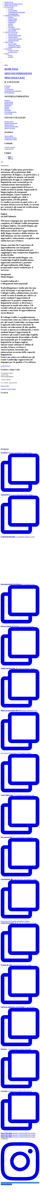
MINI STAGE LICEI (10, 5)
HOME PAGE (8, 2)
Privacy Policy (5, 386)
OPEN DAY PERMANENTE (13, 4)
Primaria (10, 25)
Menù (6, 65)
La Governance (12, 10)
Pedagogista (11, 22)
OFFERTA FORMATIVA (12, 15)
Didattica (10, 17)
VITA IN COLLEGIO (11, 32)
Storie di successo (13, 40)
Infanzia (10, 24)
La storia (10, 9)
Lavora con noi (12, 52)
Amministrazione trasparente (16, 12)
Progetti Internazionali (14, 35)
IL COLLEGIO (9, 7)
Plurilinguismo (12, 20)
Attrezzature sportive (14, 45)
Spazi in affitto (12, 44)
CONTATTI (8, 49)
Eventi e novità (12, 34)
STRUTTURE (8, 42)
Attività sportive (13, 37)
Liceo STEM (12, 30)
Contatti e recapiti (13, 50)
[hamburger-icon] (1, 62)
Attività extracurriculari (15, 39)
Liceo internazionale (14, 29)
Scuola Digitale (12, 19)
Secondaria (11, 27)
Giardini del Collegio (14, 47)
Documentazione (13, 14)
